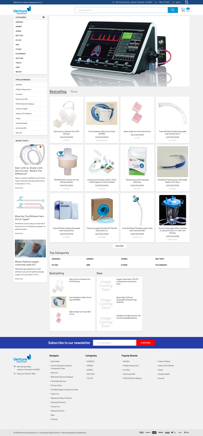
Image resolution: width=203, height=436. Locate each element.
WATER (18, 72)
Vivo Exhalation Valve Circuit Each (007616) (101, 132)
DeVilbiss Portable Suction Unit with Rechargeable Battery (128, 316)
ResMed (19, 84)
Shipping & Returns (58, 402)
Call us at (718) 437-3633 (26, 373)
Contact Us (55, 406)
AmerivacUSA (21, 128)
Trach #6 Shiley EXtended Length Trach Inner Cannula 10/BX (137, 229)
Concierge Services (58, 381)
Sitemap (54, 419)
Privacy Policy (56, 385)
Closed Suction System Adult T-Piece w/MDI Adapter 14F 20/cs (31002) (101, 181)
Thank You (55, 394)
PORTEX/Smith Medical (25, 104)
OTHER (18, 49)
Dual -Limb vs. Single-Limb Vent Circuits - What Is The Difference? (28, 170)
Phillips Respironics (23, 89)
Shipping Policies (57, 411)
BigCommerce (54, 432)
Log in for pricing (66, 137)
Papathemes (81, 432)
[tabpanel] (119, 51)
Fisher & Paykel (22, 109)
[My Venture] (186, 2)
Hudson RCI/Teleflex (24, 113)
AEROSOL (19, 22)
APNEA (18, 31)
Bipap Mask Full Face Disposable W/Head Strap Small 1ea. (126, 299)
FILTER (18, 40)
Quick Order (55, 361)
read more (19, 188)
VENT (18, 67)
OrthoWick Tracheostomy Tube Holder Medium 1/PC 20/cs (172, 181)
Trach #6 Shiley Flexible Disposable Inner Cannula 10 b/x (172, 132)
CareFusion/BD (22, 99)
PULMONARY (21, 54)
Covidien (19, 94)
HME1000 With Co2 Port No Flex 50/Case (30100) (66, 181)
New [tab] (74, 91)
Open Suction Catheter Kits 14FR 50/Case (66, 132)
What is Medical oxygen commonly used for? (27, 263)
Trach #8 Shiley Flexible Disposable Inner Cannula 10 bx (66, 229)
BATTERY (19, 35)
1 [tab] (119, 81)
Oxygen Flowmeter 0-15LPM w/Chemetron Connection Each (127, 281)
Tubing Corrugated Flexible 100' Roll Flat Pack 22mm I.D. (101, 229)
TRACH (18, 63)
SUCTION (19, 58)
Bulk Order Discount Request (62, 377)
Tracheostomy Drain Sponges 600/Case (137, 181)
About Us (54, 372)
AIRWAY (19, 26)
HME (17, 45)
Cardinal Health (21, 123)
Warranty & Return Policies (61, 398)
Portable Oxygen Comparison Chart (64, 389)
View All (19, 133)
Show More (119, 246)
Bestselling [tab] (57, 91)
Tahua (18, 118)
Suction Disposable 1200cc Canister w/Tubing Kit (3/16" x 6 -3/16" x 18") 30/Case (173, 230)
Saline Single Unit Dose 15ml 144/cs (137, 131)
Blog (52, 415)
